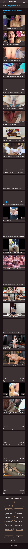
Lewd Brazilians (19, 506)
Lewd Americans (9, 502)
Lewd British (8, 509)
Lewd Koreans (19, 529)
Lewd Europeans (19, 517)
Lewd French (9, 521)
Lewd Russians (9, 537)
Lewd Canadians (19, 509)
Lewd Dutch (19, 513)
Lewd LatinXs (8, 533)
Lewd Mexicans (19, 533)
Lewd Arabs (20, 502)
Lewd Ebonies (8, 517)
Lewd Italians (18, 525)
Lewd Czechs (9, 513)
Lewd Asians (8, 506)
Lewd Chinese (11, 2)
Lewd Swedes (19, 537)
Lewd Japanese (8, 529)
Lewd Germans (18, 521)
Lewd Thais (14, 540)
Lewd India (9, 525)
